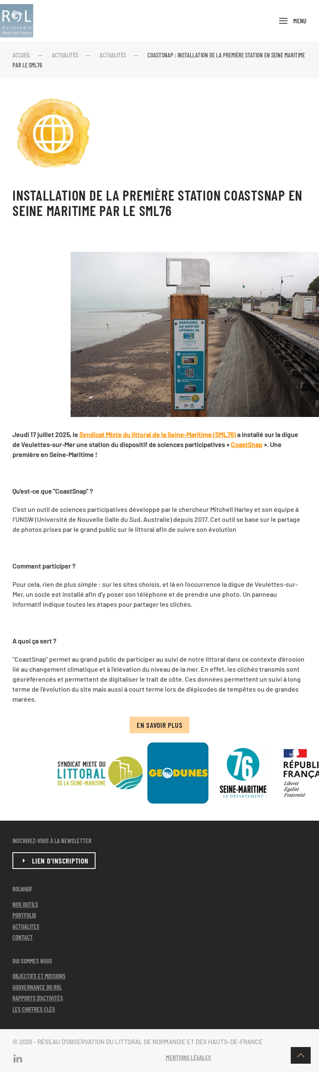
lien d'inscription (60, 860)
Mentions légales (188, 1057)
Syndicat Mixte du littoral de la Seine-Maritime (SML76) (157, 434)
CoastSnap (247, 444)
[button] (293, 21)
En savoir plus (160, 725)
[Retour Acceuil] (16, 21)
